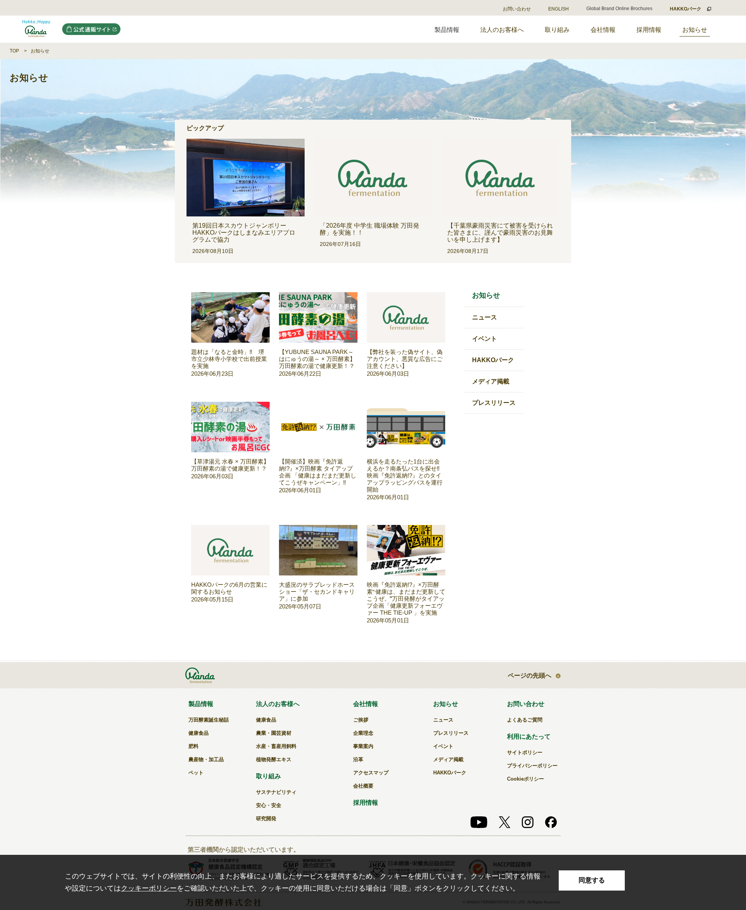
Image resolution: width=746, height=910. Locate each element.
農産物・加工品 (206, 759)
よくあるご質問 (524, 720)
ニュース (484, 317)
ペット (196, 773)
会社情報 (603, 29)
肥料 (193, 746)
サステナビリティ (276, 792)
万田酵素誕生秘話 (208, 720)
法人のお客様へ (502, 29)
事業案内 (363, 746)
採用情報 (648, 29)
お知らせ (694, 29)
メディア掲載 (490, 381)
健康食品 (198, 733)
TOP (14, 51)
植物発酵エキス (273, 759)
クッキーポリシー (149, 888)
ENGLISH (558, 9)
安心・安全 (268, 805)
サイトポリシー (524, 752)
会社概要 (363, 786)
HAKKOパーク (493, 360)
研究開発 (266, 818)
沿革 (358, 759)
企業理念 (363, 733)
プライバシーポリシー (532, 766)
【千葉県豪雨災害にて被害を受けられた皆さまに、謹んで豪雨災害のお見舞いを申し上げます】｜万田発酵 (36, 29)
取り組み (557, 29)
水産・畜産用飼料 (276, 746)
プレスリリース (494, 402)
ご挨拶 (360, 720)
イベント (484, 338)
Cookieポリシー (525, 779)
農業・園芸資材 (273, 733)
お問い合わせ (517, 9)
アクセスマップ (371, 773)
